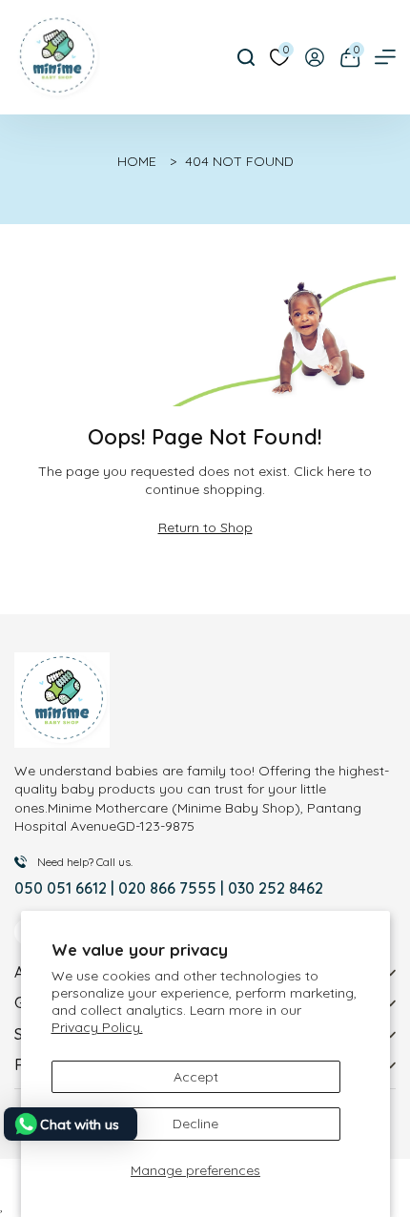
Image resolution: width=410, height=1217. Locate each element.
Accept (196, 1076)
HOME (136, 161)
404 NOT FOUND (239, 161)
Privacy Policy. (97, 1027)
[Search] (246, 57)
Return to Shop (205, 527)
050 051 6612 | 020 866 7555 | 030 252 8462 (168, 888)
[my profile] (314, 57)
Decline (195, 1123)
